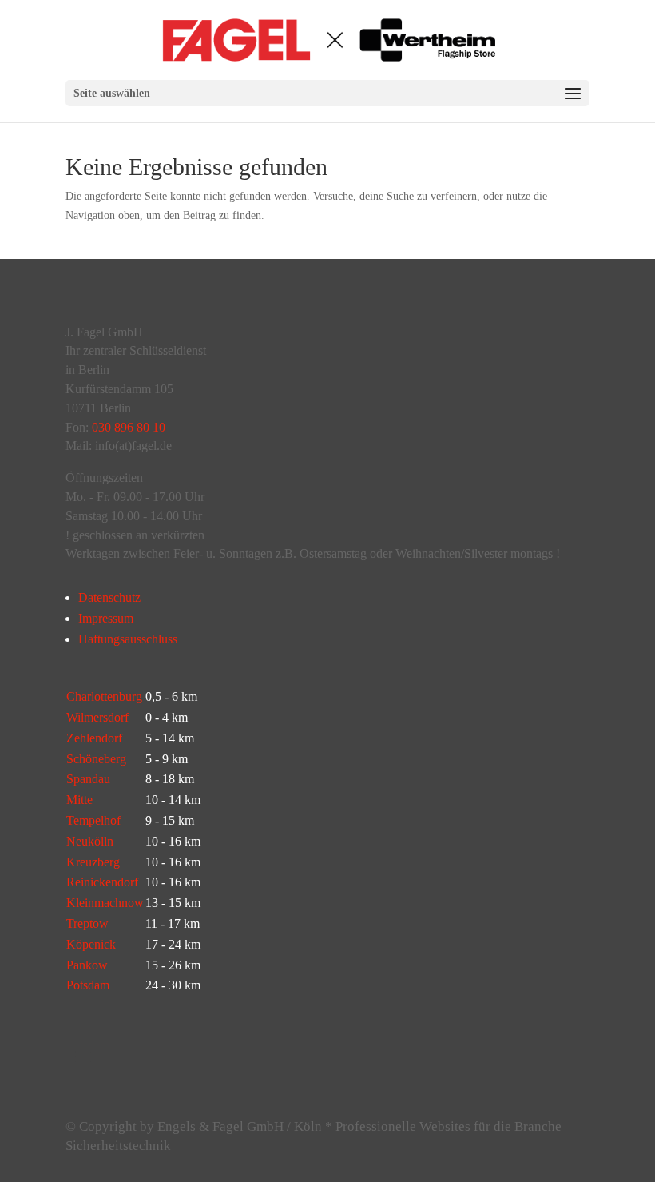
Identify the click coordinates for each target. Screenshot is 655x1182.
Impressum (105, 618)
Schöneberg (96, 759)
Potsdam (87, 985)
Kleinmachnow (105, 902)
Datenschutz (109, 597)
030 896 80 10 (128, 427)
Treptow (87, 923)
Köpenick (91, 944)
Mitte (79, 799)
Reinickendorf (102, 882)
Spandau (88, 779)
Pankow (87, 965)
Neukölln (89, 841)
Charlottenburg (104, 696)
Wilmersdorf (97, 717)
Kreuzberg (93, 862)
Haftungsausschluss (127, 639)
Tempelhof (93, 820)
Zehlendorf (94, 738)
